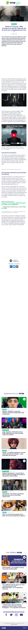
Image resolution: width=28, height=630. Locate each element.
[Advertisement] (14, 62)
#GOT (24, 203)
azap (4, 628)
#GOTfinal (19, 203)
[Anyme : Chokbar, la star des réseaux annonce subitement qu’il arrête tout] (14, 402)
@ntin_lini (16, 261)
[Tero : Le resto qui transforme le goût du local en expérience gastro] (14, 505)
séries (14, 24)
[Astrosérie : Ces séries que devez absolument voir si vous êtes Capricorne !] (14, 484)
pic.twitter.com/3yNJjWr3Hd (10, 204)
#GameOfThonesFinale (8, 203)
